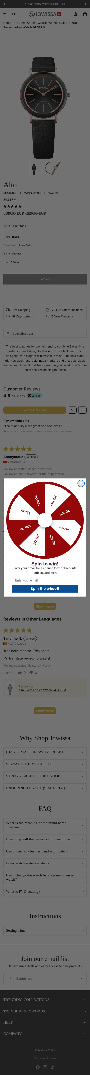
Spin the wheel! (45, 588)
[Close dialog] (81, 483)
